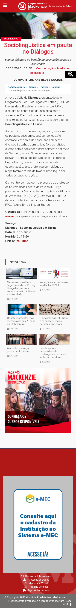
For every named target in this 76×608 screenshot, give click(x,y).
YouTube (22, 241)
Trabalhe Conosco (38, 586)
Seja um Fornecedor (38, 590)
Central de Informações (38, 576)
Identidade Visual (38, 583)
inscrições (12, 216)
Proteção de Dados (38, 579)
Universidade (11, 39)
